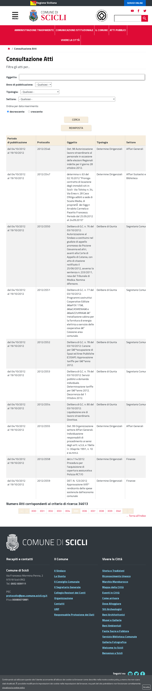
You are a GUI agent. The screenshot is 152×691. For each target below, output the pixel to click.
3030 (33, 511)
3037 (93, 511)
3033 (59, 511)
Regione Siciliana (46, 3)
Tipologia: (12, 92)
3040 (118, 511)
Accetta (146, 687)
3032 (50, 511)
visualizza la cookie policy (13, 687)
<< (21, 511)
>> (130, 511)
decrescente (17, 112)
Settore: (11, 99)
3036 (84, 511)
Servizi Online (135, 3)
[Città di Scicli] (47, 542)
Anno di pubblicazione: (19, 85)
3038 (101, 511)
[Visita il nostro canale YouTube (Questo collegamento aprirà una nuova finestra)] (136, 673)
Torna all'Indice (137, 516)
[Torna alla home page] (9, 49)
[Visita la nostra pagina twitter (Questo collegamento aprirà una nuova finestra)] (144, 10)
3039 (109, 511)
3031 (42, 511)
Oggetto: (11, 77)
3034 (67, 511)
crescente (37, 112)
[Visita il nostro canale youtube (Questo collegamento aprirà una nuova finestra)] (132, 10)
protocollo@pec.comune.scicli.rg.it (26, 596)
